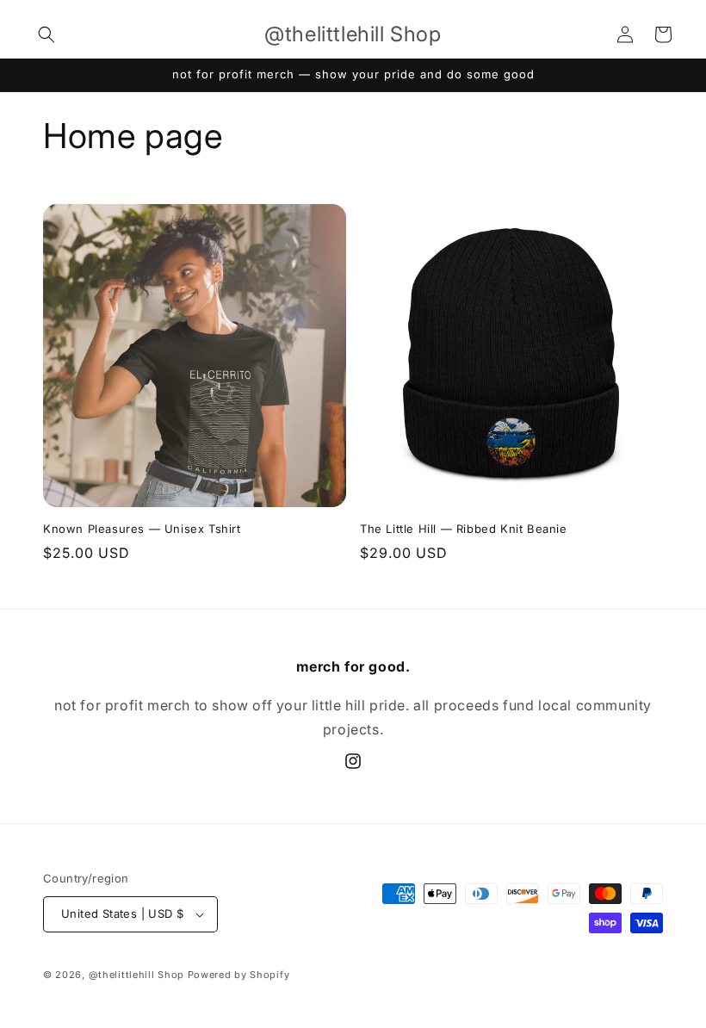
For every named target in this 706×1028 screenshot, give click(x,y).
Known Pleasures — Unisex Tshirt (142, 529)
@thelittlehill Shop (136, 975)
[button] (46, 34)
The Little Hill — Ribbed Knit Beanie (463, 529)
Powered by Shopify (239, 975)
